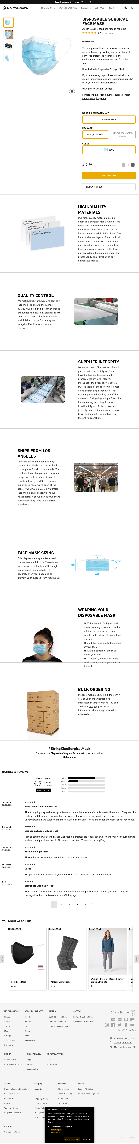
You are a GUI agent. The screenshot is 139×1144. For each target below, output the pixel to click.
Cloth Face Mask (108, 82)
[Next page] (93, 904)
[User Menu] (126, 8)
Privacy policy (57, 1129)
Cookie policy (57, 1132)
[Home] (15, 8)
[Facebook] (113, 1025)
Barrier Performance (95, 113)
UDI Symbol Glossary (43, 1112)
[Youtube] (132, 1025)
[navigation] (77, 8)
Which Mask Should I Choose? (97, 89)
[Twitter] (120, 1025)
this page (94, 706)
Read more (34, 324)
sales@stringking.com (94, 98)
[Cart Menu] (132, 8)
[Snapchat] (126, 1025)
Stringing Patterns (12, 1131)
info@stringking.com (124, 1038)
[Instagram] (107, 1025)
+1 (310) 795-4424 (123, 1042)
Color (86, 143)
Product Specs (94, 187)
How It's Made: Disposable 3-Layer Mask (103, 69)
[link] (12, 1011)
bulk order (98, 95)
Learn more (101, 253)
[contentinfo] (12, 1029)
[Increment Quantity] (133, 165)
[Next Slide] (136, 959)
